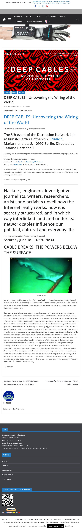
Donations (18, 17)
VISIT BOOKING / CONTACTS (56, 17)
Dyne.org (5, 461)
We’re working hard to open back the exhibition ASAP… (52, 2)
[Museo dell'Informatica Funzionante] (4, 19)
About (28, 17)
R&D (38, 17)
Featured (21, 92)
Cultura (7, 92)
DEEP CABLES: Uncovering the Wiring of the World (41, 119)
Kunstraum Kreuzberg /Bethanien (30, 162)
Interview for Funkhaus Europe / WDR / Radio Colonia (62, 382)
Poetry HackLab (7, 475)
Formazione (18, 22)
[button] (32, 16)
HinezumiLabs (7, 470)
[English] (46, 21)
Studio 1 (56, 139)
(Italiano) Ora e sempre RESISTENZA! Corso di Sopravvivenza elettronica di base (21, 382)
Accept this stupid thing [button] (55, 526)
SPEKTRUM (18, 164)
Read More (69, 526)
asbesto (27, 107)
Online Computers (34, 22)
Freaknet (5, 466)
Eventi (14, 92)
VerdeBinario (6, 479)
